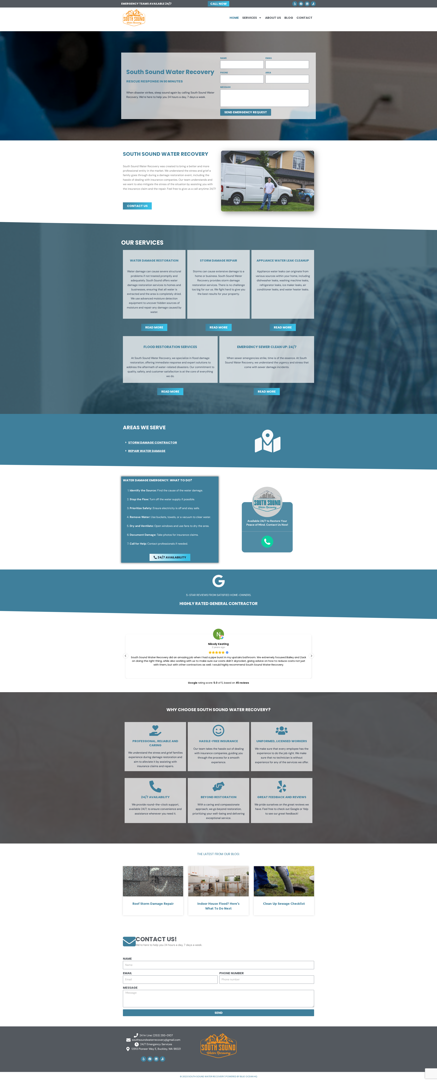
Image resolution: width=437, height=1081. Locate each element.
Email (268, 58)
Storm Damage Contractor (152, 442)
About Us (273, 18)
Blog (288, 18)
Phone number (231, 973)
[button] (169, 442)
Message (225, 87)
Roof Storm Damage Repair (153, 904)
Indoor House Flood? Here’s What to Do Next (218, 906)
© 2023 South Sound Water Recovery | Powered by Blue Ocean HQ (218, 1076)
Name (223, 58)
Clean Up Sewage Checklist (284, 904)
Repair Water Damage (146, 451)
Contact (304, 18)
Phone (224, 72)
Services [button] (249, 18)
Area (268, 72)
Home (234, 18)
